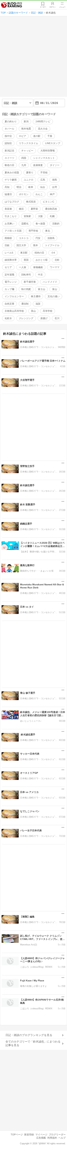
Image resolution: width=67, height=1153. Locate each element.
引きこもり (11, 216)
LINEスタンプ (52, 143)
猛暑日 (8, 194)
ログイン (52, 7)
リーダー (43, 7)
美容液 (8, 208)
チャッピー (27, 150)
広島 (42, 179)
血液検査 (38, 165)
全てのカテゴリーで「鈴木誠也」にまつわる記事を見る (32, 1043)
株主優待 (36, 296)
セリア (8, 267)
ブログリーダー (57, 1134)
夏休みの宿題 (12, 172)
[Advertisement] (33, 57)
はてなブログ (12, 201)
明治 (18, 187)
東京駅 (23, 252)
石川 (57, 318)
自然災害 (9, 303)
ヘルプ (62, 1137)
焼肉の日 (39, 252)
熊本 (35, 245)
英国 (26, 259)
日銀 (7, 245)
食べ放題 (40, 223)
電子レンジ (11, 281)
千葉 (49, 136)
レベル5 (9, 252)
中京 (40, 274)
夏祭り (29, 172)
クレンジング (26, 318)
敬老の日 (9, 165)
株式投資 (31, 201)
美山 (33, 311)
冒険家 (27, 216)
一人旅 (22, 267)
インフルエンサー (14, 296)
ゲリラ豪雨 (11, 179)
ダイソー (54, 165)
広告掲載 (41, 1137)
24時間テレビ (43, 121)
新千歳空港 (30, 281)
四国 (23, 158)
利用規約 (52, 1137)
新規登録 (29, 1134)
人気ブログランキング (11, 5)
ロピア (22, 136)
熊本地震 (26, 128)
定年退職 (9, 274)
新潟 (26, 121)
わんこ (39, 194)
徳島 (54, 179)
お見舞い (9, 223)
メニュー (62, 7)
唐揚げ (44, 318)
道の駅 (36, 136)
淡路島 (51, 238)
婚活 (21, 208)
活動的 (55, 223)
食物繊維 (38, 267)
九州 (23, 165)
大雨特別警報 (47, 150)
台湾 (54, 187)
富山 (54, 289)
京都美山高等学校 (14, 311)
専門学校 (33, 230)
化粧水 (8, 318)
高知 (7, 187)
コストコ (24, 238)
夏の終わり (11, 121)
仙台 (42, 187)
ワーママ (54, 267)
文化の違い (54, 296)
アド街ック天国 (13, 230)
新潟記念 (9, 150)
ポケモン (24, 194)
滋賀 (38, 303)
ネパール (9, 128)
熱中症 (8, 136)
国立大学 (21, 245)
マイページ (41, 1134)
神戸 (52, 194)
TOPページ (17, 1134)
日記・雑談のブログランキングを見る (28, 1035)
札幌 (52, 216)
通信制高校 (51, 208)
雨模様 (8, 238)
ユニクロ (28, 179)
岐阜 (30, 187)
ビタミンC (48, 201)
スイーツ (9, 158)
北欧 (57, 259)
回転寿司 (26, 274)
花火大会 (43, 128)
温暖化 (25, 223)
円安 (38, 238)
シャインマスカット (44, 158)
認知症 (8, 143)
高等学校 (47, 311)
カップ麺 (9, 289)
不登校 (44, 172)
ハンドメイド (50, 281)
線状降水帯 (11, 259)
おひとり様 (42, 259)
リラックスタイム (28, 143)
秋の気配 (26, 289)
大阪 (40, 216)
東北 (47, 230)
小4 (53, 252)
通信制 (25, 303)
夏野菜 (34, 208)
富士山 (41, 289)
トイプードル (52, 245)
